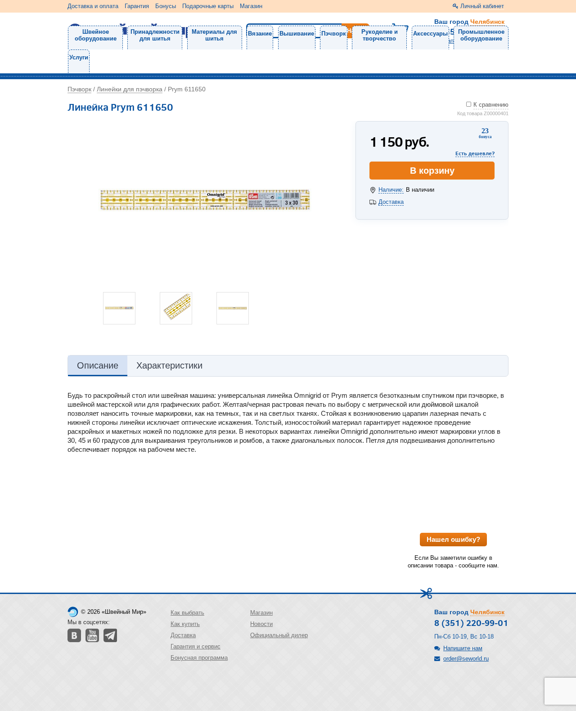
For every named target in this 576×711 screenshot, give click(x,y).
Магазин (251, 6)
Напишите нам (462, 648)
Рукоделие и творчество (379, 35)
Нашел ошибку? (453, 539)
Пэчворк (333, 33)
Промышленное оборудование (481, 35)
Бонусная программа (199, 657)
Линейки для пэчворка (129, 89)
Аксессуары (430, 33)
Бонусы (165, 6)
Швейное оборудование (96, 35)
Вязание (260, 33)
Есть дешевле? (475, 153)
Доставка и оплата (93, 6)
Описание (97, 365)
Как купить (185, 624)
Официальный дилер (279, 635)
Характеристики (169, 365)
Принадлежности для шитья (155, 35)
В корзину (432, 171)
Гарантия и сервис (195, 646)
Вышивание (296, 33)
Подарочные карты (208, 6)
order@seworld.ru (466, 658)
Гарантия (137, 6)
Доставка (391, 201)
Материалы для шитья (214, 35)
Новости (261, 624)
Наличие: (391, 189)
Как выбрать (187, 612)
